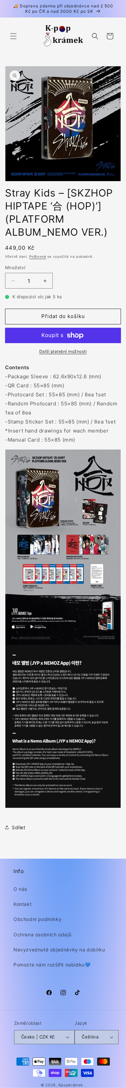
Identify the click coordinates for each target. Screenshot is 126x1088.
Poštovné (37, 256)
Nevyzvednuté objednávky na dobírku (59, 949)
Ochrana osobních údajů (42, 934)
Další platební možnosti (63, 351)
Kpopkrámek (70, 1085)
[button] (13, 36)
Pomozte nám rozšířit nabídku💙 (51, 964)
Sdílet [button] (19, 827)
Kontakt (22, 904)
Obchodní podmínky (37, 919)
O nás (20, 889)
